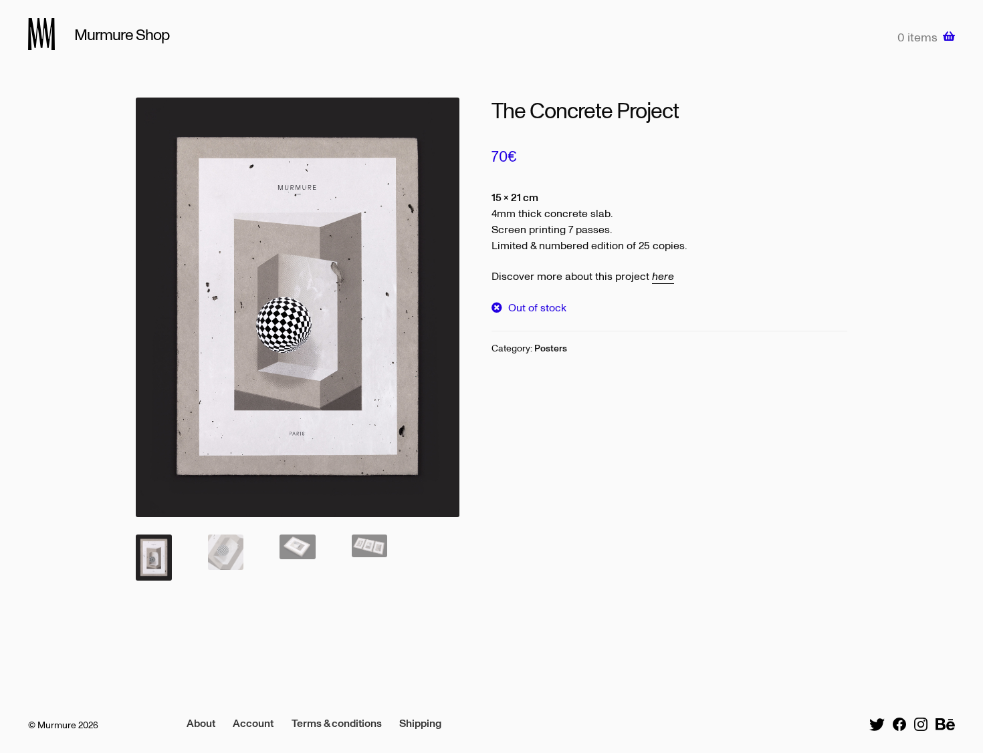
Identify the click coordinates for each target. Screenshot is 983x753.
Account (253, 723)
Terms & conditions (337, 723)
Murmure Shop (121, 34)
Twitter (877, 724)
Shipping (420, 723)
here (663, 276)
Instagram (920, 724)
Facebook (899, 724)
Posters (550, 347)
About (201, 723)
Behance (945, 724)
